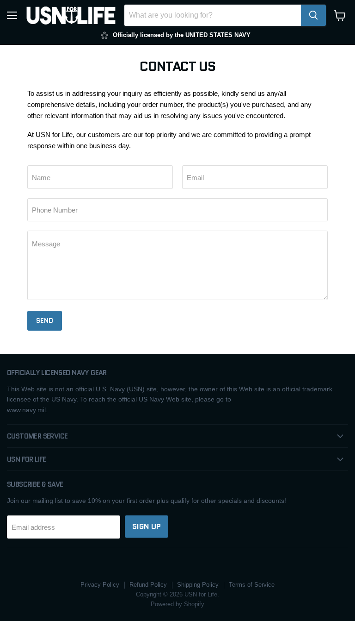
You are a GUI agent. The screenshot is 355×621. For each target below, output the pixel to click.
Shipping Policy (198, 584)
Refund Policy (148, 584)
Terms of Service (252, 584)
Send (44, 320)
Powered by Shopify (177, 604)
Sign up (146, 526)
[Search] (313, 15)
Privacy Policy (99, 584)
